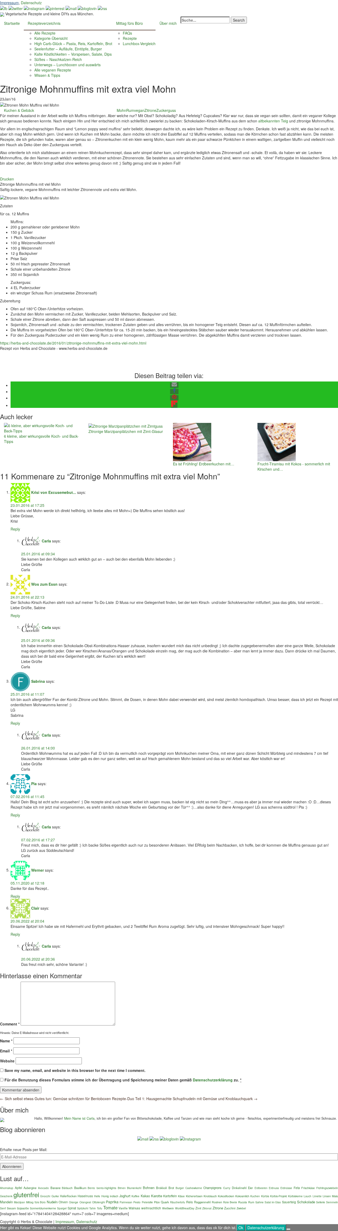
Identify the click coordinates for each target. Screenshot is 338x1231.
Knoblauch (210, 1196)
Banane (55, 1188)
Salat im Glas (273, 1202)
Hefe (97, 1196)
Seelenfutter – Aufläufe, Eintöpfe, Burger (68, 48)
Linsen (327, 1196)
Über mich (168, 23)
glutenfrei (26, 1194)
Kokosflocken (226, 1196)
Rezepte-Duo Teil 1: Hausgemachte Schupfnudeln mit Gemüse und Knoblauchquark (184, 1098)
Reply (15, 529)
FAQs (127, 33)
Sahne (259, 1202)
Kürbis (265, 1196)
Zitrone (150, 110)
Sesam (11, 1208)
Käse (181, 1196)
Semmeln (332, 1202)
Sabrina (38, 681)
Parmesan (126, 1202)
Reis (189, 1202)
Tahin (92, 1208)
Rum (130, 110)
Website (7, 1060)
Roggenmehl (202, 1202)
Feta (297, 1187)
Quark (165, 1202)
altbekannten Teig (273, 120)
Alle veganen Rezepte (52, 70)
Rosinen (217, 1202)
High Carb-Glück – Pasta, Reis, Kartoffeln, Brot (73, 43)
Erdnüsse (286, 1188)
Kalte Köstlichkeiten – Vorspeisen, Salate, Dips (73, 54)
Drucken (7, 179)
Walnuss (134, 1208)
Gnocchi (45, 1196)
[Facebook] (3, 8)
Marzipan (19, 1202)
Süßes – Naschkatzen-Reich (58, 59)
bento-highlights (106, 1188)
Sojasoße (23, 1208)
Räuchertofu (177, 1202)
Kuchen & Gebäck (19, 110)
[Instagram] (190, 1138)
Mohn (121, 110)
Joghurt (124, 1195)
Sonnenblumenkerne (43, 1208)
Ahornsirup (6, 1188)
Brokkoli (161, 1188)
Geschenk (6, 1196)
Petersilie (147, 1202)
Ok (240, 1227)
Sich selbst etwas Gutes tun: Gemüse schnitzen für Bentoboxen (55, 1098)
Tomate (110, 1207)
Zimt (198, 1208)
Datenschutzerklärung (213, 1079)
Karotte (156, 1195)
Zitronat (207, 1208)
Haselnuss (85, 1196)
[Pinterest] (55, 8)
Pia (34, 783)
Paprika (112, 1201)
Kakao (145, 1196)
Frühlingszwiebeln (327, 1188)
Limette (317, 1196)
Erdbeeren (261, 1188)
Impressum (9, 2)
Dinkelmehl (239, 1188)
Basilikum (80, 1188)
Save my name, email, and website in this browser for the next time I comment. (74, 1070)
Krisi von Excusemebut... (53, 492)
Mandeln (6, 1201)
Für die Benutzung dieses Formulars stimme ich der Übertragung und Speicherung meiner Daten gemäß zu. (122, 1079)
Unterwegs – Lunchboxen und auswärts (67, 64)
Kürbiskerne (295, 1196)
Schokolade (306, 1201)
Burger (180, 1188)
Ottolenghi (98, 1202)
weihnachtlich (151, 1208)
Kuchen (255, 1196)
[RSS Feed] (102, 8)
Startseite (12, 23)
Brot (171, 1188)
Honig (105, 1196)
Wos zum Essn (44, 583)
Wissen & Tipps (47, 75)
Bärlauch (67, 1188)
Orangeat (85, 1202)
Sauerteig (289, 1202)
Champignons (212, 1188)
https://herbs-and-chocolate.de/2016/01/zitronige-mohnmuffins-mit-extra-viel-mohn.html (73, 343)
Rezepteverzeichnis (44, 23)
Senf (3, 1208)
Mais (335, 1196)
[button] (174, 385)
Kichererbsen (194, 1196)
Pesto (136, 1202)
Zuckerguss (166, 110)
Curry (226, 1188)
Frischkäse (308, 1188)
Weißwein (168, 1208)
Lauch (307, 1196)
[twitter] (15, 8)
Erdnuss (274, 1188)
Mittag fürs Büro (129, 23)
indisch (114, 1196)
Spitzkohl (82, 1208)
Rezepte (130, 38)
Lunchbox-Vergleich (139, 43)
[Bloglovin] (87, 8)
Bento (91, 1188)
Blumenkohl (134, 1188)
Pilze (157, 1202)
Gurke (55, 1196)
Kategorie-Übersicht (51, 38)
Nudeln (52, 1201)
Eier (250, 1188)
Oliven (63, 1202)
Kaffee (135, 1196)
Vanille (123, 1208)
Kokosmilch (242, 1196)
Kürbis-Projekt (278, 1196)
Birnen (122, 1188)
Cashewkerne (193, 1188)
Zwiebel (241, 1208)
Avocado (43, 1188)
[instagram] (34, 8)
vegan (139, 110)
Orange (73, 1202)
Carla (46, 540)
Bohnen (148, 1187)
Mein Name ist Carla (79, 1118)
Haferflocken (68, 1196)
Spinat (72, 1208)
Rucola (242, 1202)
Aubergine (30, 1188)
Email (6, 1050)
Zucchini (230, 1208)
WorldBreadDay (184, 1208)
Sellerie (320, 1202)
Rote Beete (230, 1202)
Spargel (62, 1208)
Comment (10, 1024)
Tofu (99, 1208)
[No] (288, 1229)
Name (6, 1040)
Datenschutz (31, 2)
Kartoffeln (170, 1196)
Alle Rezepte (44, 33)
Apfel (18, 1187)
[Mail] (71, 8)
